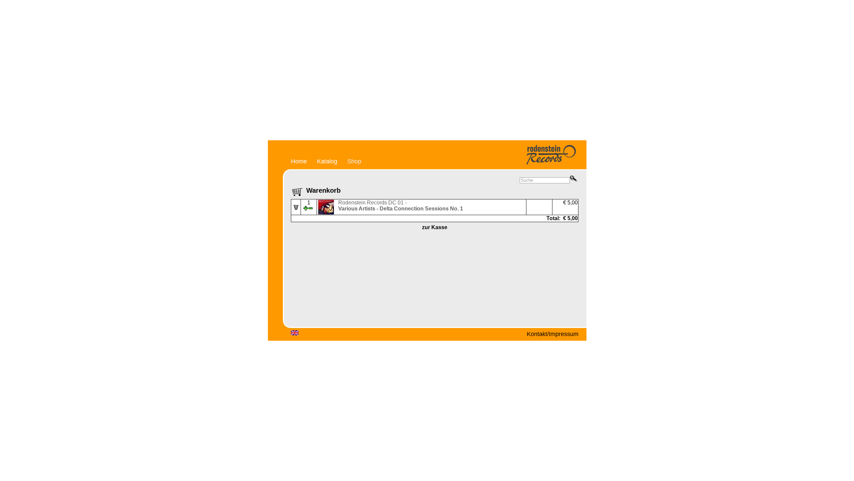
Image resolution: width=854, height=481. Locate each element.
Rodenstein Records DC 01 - (400, 205)
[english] (295, 334)
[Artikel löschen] (296, 208)
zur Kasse (434, 227)
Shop (354, 161)
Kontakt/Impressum (552, 333)
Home (299, 161)
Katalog (327, 161)
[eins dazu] (305, 209)
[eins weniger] (310, 209)
